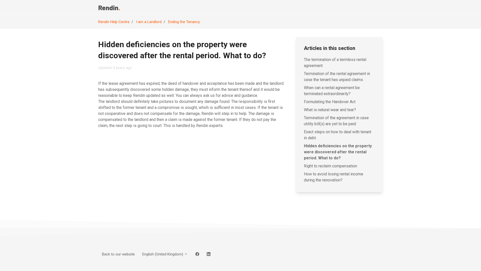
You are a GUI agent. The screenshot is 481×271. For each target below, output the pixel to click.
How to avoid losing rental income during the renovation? (333, 177)
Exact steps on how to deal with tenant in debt (337, 134)
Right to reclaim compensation (330, 166)
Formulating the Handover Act (329, 101)
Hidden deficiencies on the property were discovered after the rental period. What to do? (338, 152)
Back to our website (333, 7)
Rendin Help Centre (114, 22)
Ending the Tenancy (184, 22)
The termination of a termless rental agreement (335, 62)
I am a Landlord (149, 22)
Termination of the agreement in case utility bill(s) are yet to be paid (336, 120)
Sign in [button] (373, 7)
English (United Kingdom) (163, 254)
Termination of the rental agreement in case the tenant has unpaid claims (337, 76)
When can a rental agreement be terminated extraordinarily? (332, 90)
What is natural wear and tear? (330, 109)
